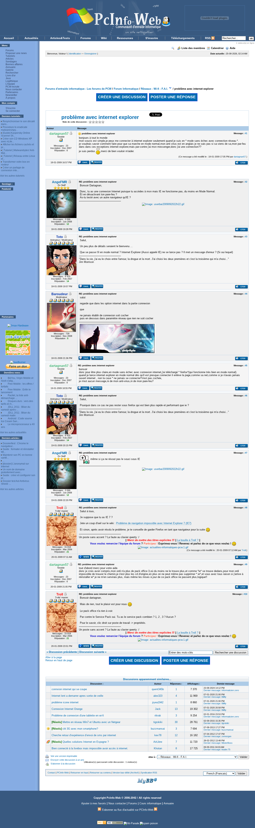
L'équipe (10, 84)
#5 (246, 365)
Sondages (11, 61)
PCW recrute (12, 86)
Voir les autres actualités (13, 432)
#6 (246, 395)
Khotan (158, 748)
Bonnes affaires (14, 64)
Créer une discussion (122, 97)
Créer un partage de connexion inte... (13, 169)
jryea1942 (157, 702)
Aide (232, 48)
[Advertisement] (18, 253)
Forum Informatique (126, 88)
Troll (244, 550)
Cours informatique (150, 803)
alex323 (157, 695)
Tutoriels (10, 56)
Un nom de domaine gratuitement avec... (13, 471)
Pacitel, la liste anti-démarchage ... (15, 397)
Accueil (9, 38)
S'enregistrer (90, 53)
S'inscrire (151, 38)
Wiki (104, 38)
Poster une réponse (173, 97)
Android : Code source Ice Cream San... (16, 420)
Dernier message (212, 690)
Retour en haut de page (58, 660)
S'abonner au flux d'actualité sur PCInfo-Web (127, 809)
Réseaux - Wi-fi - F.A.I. (154, 88)
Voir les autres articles (12, 489)
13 (176, 708)
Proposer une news (16, 53)
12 (176, 735)
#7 (246, 453)
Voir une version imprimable (64, 756)
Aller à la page (53, 657)
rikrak (158, 715)
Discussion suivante (91, 651)
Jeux (8, 78)
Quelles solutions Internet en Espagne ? (86, 741)
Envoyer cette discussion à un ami (67, 760)
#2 (246, 182)
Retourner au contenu (100, 772)
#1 (246, 133)
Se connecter (13, 111)
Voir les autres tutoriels (12, 175)
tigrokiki (157, 722)
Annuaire (11, 67)
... (3, 460)
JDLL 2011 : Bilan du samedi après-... (15, 408)
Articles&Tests (60, 38)
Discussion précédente (63, 651)
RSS (208, 38)
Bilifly (224, 697)
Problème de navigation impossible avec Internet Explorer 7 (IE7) (153, 523)
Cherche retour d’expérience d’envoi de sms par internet (84, 735)
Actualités (31, 38)
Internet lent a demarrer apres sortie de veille (77, 695)
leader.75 (226, 749)
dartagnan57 (240, 156)
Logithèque (12, 81)
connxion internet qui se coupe (69, 689)
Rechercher (12, 72)
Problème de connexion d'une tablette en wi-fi (78, 715)
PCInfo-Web (63, 772)
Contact (51, 772)
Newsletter (11, 95)
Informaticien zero (230, 690)
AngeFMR (59, 182)
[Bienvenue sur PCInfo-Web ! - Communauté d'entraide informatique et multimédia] (87, 18)
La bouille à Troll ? (187, 540)
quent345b (158, 689)
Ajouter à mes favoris (93, 803)
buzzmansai (158, 728)
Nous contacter (14, 89)
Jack (158, 708)
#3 (246, 236)
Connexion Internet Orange (67, 708)
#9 (246, 564)
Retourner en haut (79, 772)
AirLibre (157, 741)
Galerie (10, 70)
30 (176, 722)
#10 (245, 594)
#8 (246, 507)
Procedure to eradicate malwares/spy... (14, 128)
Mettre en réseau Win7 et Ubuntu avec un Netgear (91, 722)
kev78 (157, 735)
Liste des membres (193, 48)
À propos (10, 97)
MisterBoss (227, 743)
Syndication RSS (149, 772)
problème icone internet (65, 702)
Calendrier (217, 48)
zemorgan (226, 736)
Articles (10, 58)
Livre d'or (11, 75)
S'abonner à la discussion (63, 763)
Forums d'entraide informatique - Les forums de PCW (78, 88)
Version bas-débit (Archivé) (126, 772)
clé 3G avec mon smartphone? (80, 728)
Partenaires (12, 92)
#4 (246, 294)
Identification (75, 53)
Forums (85, 38)
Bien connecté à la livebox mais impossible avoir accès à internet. (90, 748)
